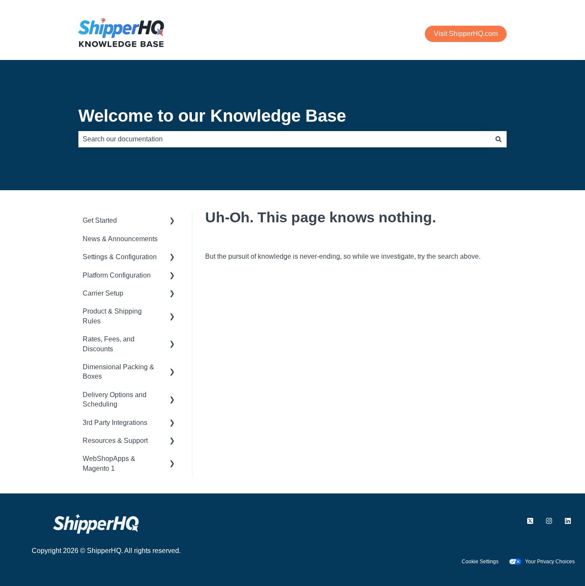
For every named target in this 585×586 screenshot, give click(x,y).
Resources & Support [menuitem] (115, 440)
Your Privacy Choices (550, 562)
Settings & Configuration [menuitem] (120, 256)
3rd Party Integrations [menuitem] (115, 422)
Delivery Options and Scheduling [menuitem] (114, 399)
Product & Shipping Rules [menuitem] (112, 316)
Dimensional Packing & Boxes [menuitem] (118, 371)
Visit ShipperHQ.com (466, 33)
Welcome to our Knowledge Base (212, 115)
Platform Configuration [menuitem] (117, 275)
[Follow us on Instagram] (549, 521)
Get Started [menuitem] (100, 220)
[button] (172, 221)
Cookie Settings (480, 562)
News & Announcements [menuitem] (120, 238)
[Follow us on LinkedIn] (568, 521)
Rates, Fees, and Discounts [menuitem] (108, 343)
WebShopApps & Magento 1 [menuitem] (109, 463)
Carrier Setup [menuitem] (103, 293)
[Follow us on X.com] (530, 521)
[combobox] (284, 139)
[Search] (498, 139)
